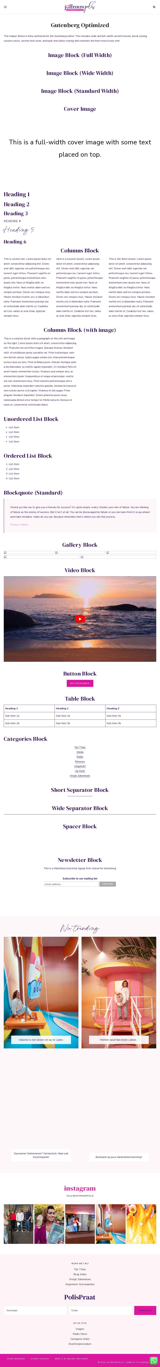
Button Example (80, 683)
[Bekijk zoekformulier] (154, 7)
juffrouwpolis (84, 1195)
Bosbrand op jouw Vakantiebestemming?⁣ (119, 1157)
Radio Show (80, 1334)
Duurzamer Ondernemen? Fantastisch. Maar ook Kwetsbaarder (41, 1155)
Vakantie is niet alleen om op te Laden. (41, 1039)
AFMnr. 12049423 (40, 1359)
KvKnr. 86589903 (16, 1359)
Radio (80, 756)
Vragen (80, 1329)
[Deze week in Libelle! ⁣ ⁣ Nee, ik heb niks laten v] (49, 1224)
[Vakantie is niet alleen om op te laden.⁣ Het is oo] (110, 1224)
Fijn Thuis (80, 747)
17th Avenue (142, 1362)
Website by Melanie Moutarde (71, 1359)
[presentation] (41, 992)
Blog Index (80, 1274)
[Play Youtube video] (80, 619)
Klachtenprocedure (80, 1344)
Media (80, 752)
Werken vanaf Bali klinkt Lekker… (119, 1039)
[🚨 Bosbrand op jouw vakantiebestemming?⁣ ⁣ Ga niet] (141, 1224)
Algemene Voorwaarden (80, 1284)
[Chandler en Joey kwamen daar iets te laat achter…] (80, 1224)
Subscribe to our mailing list (80, 878)
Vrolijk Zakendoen (80, 775)
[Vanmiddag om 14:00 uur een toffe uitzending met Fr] (18, 1224)
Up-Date (80, 771)
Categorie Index (80, 1339)
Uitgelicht (80, 766)
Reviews (80, 761)
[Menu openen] (5, 7)
